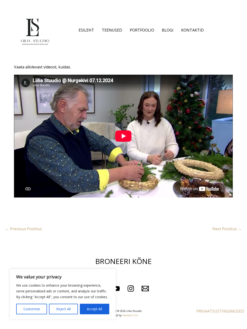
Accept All (94, 309)
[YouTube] (116, 288)
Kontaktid (192, 30)
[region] (63, 294)
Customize (31, 309)
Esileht (86, 30)
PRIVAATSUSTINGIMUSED (220, 311)
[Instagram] (130, 288)
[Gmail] (145, 288)
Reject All (63, 309)
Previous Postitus (23, 228)
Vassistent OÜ (130, 315)
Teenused (112, 30)
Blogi (167, 30)
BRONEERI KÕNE (123, 261)
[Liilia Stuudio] (35, 29)
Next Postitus (227, 228)
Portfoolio (142, 30)
